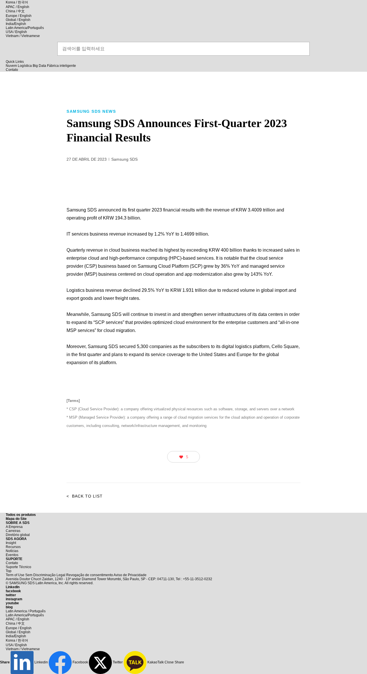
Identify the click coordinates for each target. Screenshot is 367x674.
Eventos (12, 555)
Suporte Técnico (18, 567)
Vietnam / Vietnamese (23, 36)
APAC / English (17, 7)
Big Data (39, 66)
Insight (11, 543)
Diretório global (18, 535)
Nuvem (11, 66)
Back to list (85, 496)
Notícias (12, 551)
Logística (25, 66)
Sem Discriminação (40, 575)
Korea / (17, 2)
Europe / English (19, 16)
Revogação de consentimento (89, 575)
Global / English (18, 20)
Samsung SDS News (91, 111)
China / (15, 11)
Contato (12, 563)
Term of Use (15, 575)
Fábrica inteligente (61, 66)
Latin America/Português (25, 28)
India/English (16, 24)
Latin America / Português (26, 611)
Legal (60, 575)
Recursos (13, 547)
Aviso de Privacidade (130, 575)
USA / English (16, 32)
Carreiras (13, 531)
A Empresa (14, 527)
